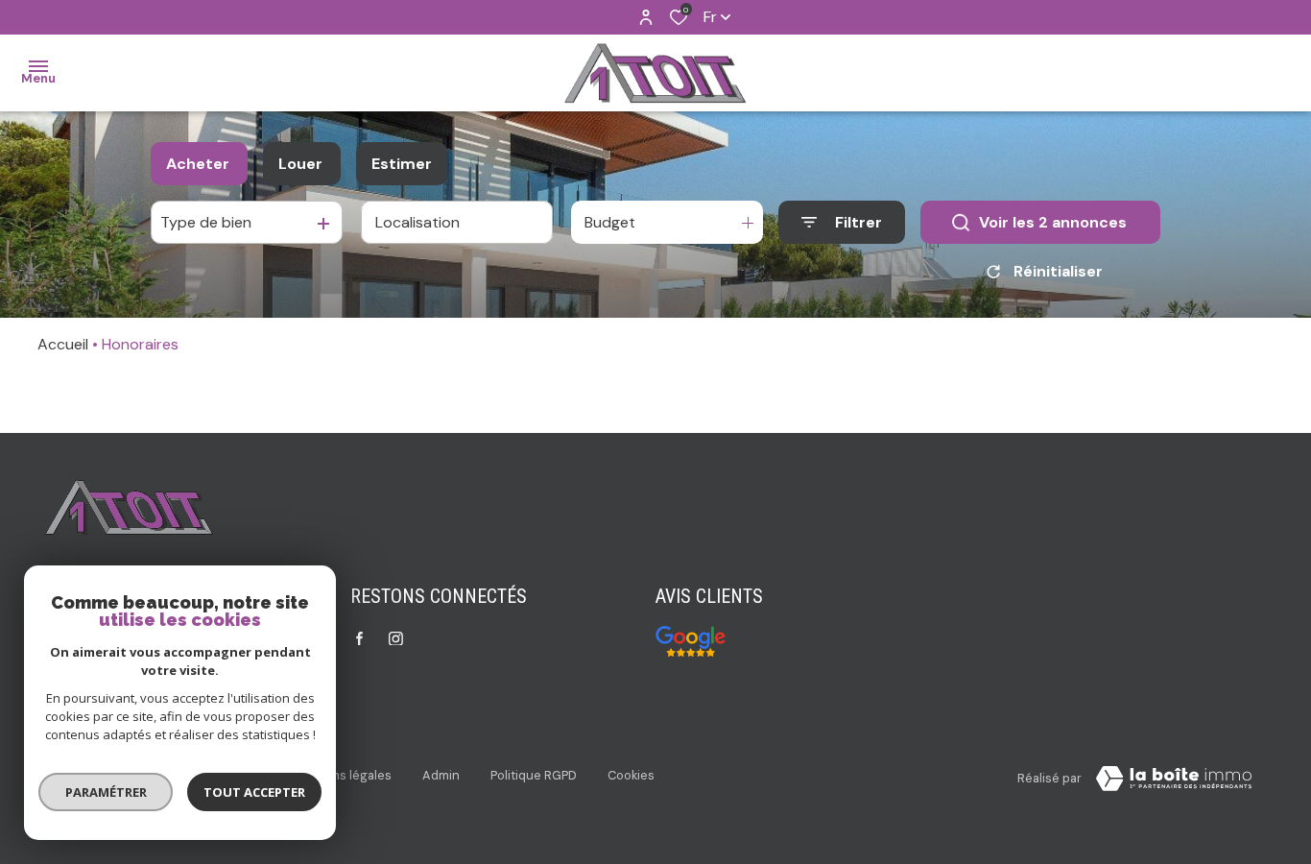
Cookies (631, 775)
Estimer (401, 164)
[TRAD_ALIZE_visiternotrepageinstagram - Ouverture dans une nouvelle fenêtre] (396, 639)
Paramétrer (106, 792)
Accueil (62, 344)
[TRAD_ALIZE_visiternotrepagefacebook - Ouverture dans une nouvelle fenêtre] (359, 638)
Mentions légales (341, 775)
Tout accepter (254, 792)
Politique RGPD (533, 775)
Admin (441, 775)
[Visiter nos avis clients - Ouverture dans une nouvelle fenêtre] (691, 641)
